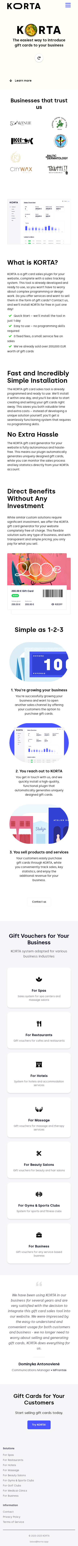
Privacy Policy (11, 1516)
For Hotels (9, 1465)
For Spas (8, 1455)
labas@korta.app (39, 1541)
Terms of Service (13, 1522)
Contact (8, 1511)
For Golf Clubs (12, 1485)
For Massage (11, 1470)
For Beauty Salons (14, 1475)
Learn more (23, 80)
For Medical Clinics (15, 1490)
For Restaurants (13, 1460)
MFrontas (59, 1370)
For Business (11, 1495)
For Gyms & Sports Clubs (18, 1480)
